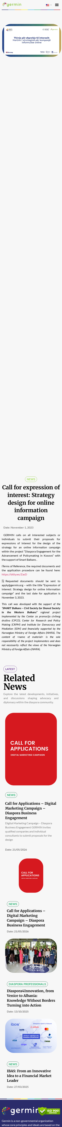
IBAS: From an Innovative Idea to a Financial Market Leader (29, 1076)
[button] (57, 5)
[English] (47, 5)
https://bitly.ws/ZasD (14, 574)
